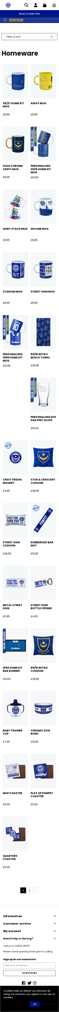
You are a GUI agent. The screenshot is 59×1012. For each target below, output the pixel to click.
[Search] (26, 5)
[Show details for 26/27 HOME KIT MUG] (15, 81)
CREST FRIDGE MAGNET (12, 481)
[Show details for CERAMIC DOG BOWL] (43, 708)
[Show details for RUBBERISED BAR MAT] (43, 520)
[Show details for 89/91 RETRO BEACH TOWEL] (43, 332)
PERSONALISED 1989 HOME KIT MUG (13, 357)
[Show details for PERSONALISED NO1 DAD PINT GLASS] (43, 394)
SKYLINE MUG (40, 229)
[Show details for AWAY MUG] (43, 81)
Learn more (49, 1004)
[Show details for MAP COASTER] (15, 771)
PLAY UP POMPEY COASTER (42, 794)
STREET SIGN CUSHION (11, 543)
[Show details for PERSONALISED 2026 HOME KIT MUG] (43, 144)
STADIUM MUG (12, 291)
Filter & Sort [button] (14, 36)
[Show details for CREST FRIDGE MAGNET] (15, 457)
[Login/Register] (35, 5)
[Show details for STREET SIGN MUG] (43, 269)
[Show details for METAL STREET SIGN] (15, 583)
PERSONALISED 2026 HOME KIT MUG (41, 169)
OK (34, 1004)
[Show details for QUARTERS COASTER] (15, 833)
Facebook (24, 983)
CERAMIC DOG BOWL (40, 732)
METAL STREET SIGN (12, 606)
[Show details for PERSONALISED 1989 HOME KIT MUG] (15, 332)
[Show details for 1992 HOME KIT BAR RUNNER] (15, 645)
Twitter (29, 983)
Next (36, 890)
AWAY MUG (38, 103)
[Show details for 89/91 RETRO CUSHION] (43, 645)
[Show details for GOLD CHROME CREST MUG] (15, 144)
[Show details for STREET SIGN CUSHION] (15, 520)
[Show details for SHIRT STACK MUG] (15, 206)
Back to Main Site (29, 13)
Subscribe (29, 973)
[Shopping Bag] (44, 5)
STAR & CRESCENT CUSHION (43, 481)
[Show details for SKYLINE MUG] (43, 206)
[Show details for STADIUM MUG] (15, 269)
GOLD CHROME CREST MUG (13, 167)
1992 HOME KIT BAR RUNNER (12, 669)
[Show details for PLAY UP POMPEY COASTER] (43, 771)
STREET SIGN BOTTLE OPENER (41, 606)
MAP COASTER (12, 793)
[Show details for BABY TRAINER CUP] (15, 708)
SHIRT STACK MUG (15, 229)
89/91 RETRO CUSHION (39, 669)
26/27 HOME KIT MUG (13, 104)
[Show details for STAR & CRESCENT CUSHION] (43, 457)
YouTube (35, 983)
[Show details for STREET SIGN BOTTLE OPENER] (43, 583)
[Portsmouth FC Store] (8, 5)
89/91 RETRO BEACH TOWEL (40, 355)
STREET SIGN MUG (43, 291)
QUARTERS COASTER (10, 857)
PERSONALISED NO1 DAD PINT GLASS (43, 418)
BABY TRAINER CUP (12, 732)
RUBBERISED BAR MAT (42, 543)
